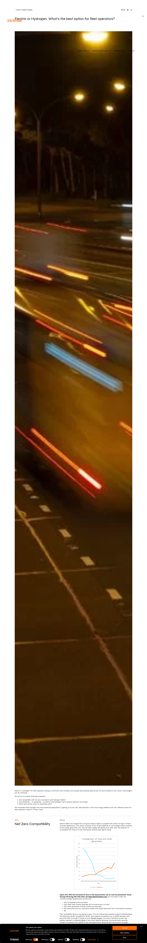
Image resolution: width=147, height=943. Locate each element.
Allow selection (124, 933)
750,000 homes (96, 918)
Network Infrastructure (100, 51)
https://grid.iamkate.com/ (97, 897)
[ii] (65, 910)
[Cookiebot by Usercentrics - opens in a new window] (14, 939)
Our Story (131, 51)
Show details (92, 939)
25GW (83, 920)
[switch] (52, 939)
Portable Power (119, 51)
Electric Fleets (82, 51)
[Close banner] (141, 926)
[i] (110, 830)
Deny (124, 937)
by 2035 (79, 916)
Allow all (124, 928)
